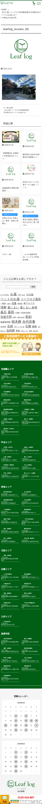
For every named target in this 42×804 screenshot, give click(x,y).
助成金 (20, 303)
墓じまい (13, 307)
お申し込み (21, 295)
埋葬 (3, 307)
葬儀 (18, 331)
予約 (4, 801)
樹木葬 (16, 321)
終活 (39, 326)
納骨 (34, 326)
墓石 (3, 312)
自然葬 (10, 330)
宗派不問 (6, 316)
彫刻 (29, 316)
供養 (14, 303)
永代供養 (28, 321)
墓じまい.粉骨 (28, 307)
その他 (29, 294)
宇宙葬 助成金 (25, 313)
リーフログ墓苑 (31, 299)
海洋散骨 (3, 327)
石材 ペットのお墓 (19, 326)
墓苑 (11, 312)
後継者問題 (5, 322)
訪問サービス (24, 331)
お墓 (13, 294)
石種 (28, 326)
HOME (3, 10)
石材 (10, 326)
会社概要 (21, 791)
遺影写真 (35, 331)
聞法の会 (2, 331)
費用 (30, 331)
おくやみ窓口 (4, 295)
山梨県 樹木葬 (21, 317)
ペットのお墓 (10, 299)
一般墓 (3, 303)
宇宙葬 (17, 313)
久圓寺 (9, 303)
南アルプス (29, 303)
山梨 (14, 317)
